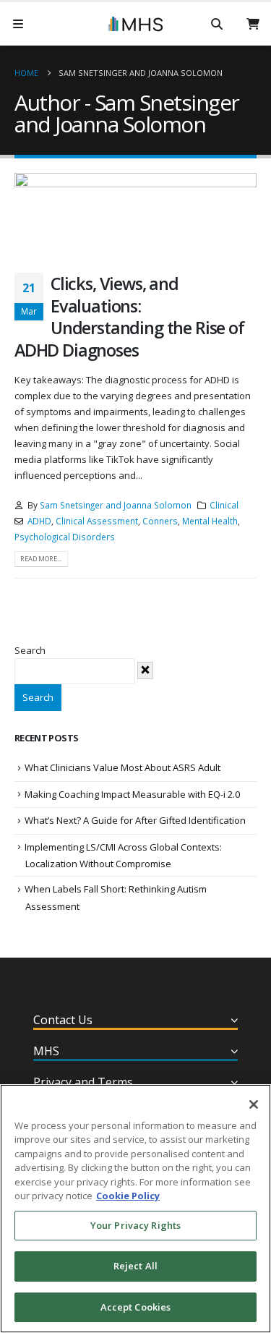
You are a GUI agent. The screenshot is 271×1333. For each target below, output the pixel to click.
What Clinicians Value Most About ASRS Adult (122, 767)
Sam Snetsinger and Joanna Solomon (141, 72)
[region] (135, 1208)
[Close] (254, 1104)
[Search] (217, 24)
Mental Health (210, 521)
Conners (160, 521)
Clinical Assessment (97, 521)
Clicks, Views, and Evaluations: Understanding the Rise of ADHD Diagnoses (129, 316)
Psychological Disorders (64, 536)
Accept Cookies (135, 1306)
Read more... (40, 558)
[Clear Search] (145, 670)
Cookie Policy (128, 1195)
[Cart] (253, 24)
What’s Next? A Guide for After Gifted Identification (135, 820)
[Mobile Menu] (18, 24)
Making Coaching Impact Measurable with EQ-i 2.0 (132, 794)
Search (30, 650)
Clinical (224, 505)
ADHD (39, 521)
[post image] (135, 212)
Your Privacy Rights (135, 1225)
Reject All (135, 1265)
